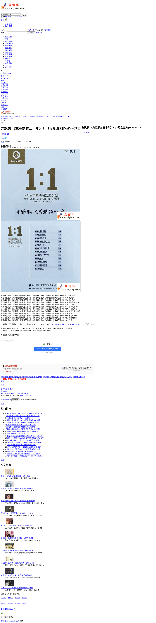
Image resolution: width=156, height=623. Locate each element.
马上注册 (8, 26)
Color (4, 393)
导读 (9, 43)
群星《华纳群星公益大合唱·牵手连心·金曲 (16, 575)
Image (9, 393)
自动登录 (40, 30)
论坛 (8, 41)
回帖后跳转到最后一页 (29, 399)
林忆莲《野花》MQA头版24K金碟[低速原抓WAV (24, 413)
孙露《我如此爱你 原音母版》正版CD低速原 (23, 429)
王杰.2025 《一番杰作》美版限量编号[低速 (17, 588)
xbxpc (3, 138)
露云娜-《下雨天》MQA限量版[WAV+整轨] (23, 454)
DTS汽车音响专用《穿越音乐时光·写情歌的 (17, 550)
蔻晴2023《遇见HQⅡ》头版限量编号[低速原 (23, 449)
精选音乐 (8, 48)
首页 (8, 37)
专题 (6, 39)
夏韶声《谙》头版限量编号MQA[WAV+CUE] (23, 431)
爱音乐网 (4, 116)
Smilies (25, 393)
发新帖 (10, 119)
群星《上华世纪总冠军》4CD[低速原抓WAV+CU (25, 438)
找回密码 (47, 30)
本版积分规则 (6, 399)
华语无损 (8, 45)
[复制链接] (5, 134)
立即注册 (30, 30)
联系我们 (24, 603)
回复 (2, 381)
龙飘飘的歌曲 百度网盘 (33, 377)
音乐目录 (8, 67)
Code (21, 393)
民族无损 (8, 50)
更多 (2, 404)
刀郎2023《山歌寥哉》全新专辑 (18, 418)
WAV (7, 17)
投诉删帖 (17, 603)
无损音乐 (16, 116)
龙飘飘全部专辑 (79, 377)
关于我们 (3, 603)
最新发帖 (17, 598)
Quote (17, 393)
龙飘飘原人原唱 (65, 377)
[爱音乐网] (12, 9)
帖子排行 (3, 598)
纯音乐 (7, 59)
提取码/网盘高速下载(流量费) (47, 348)
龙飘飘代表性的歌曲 (51, 377)
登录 (2, 20)
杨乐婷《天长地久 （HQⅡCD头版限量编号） (23, 422)
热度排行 (24, 598)
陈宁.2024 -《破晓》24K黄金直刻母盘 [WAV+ (24, 442)
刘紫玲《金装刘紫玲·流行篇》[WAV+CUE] (17, 538)
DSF (20, 17)
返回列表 (4, 119)
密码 (2, 32)
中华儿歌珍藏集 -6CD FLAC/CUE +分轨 (21, 425)
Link (12, 393)
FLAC (11, 17)
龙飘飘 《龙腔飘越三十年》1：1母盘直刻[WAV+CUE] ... (51, 116)
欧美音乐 (8, 54)
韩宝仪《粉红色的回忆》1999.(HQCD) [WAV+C (24, 436)
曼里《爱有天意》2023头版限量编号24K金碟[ (23, 420)
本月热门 (10, 598)
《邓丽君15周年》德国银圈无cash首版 (21, 445)
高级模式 (4, 391)
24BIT (16, 17)
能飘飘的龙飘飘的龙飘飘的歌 (12, 377)
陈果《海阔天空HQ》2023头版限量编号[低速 (24, 447)
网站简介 (10, 603)
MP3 (6, 65)
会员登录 (8, 24)
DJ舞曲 (7, 61)
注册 (6, 76)
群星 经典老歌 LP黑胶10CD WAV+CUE (21, 451)
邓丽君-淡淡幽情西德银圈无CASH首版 (20, 427)
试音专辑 (8, 56)
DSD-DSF (8, 52)
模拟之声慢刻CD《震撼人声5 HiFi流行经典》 (18, 563)
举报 (2, 385)
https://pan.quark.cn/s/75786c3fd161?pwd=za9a (68, 324)
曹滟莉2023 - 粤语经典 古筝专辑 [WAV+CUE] (23, 416)
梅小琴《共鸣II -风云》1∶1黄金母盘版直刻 (23, 440)
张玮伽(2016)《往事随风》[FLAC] (19, 434)
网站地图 (11, 609)
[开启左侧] (2, 123)
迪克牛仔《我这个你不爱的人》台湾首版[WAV (18, 526)
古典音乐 (8, 63)
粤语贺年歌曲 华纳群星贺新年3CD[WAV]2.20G (24, 456)
